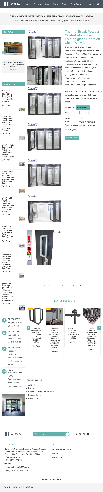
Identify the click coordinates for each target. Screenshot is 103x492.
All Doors (32, 385)
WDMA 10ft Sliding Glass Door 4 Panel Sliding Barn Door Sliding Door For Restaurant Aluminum (7, 123)
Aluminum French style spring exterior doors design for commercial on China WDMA (36, 335)
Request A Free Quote (61, 449)
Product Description (50, 286)
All (14, 20)
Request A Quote (82, 107)
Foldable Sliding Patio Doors (41, 391)
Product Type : (70, 130)
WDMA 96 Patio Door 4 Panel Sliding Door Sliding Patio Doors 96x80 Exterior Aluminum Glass (8, 150)
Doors (31, 388)
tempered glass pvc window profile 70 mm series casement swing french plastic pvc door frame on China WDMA (54, 338)
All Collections (58, 457)
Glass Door (33, 398)
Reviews (64, 286)
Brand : (67, 121)
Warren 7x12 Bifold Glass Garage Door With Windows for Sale (13, 64)
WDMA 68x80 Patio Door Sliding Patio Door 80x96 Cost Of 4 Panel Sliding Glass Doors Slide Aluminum (8, 204)
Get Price (6, 105)
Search (55, 453)
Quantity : (68, 118)
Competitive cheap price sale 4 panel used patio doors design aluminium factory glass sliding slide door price (7, 260)
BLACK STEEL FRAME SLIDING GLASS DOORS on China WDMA (73, 333)
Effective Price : (70, 107)
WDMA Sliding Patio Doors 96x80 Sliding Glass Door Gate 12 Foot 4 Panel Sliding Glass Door (8, 177)
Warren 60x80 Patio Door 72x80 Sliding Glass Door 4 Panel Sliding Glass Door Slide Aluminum (8, 96)
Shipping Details (78, 286)
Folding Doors (34, 395)
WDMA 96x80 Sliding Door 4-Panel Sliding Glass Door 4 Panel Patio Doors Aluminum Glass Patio (8, 232)
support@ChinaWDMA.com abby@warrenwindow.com (17, 467)
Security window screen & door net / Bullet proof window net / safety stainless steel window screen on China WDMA (91, 337)
